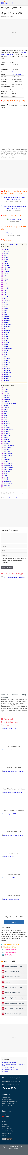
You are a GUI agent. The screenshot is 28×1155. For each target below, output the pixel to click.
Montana (6, 439)
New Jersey (7, 447)
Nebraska (7, 441)
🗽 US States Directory (9, 949)
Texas (5, 473)
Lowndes (6, 332)
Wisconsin (7, 485)
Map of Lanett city (14, 874)
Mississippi (7, 435)
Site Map (4, 1135)
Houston (6, 316)
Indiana (6, 415)
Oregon (6, 461)
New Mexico (7, 449)
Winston (6, 380)
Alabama (10, 54)
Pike (5, 356)
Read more (12, 712)
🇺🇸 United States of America (9, 947)
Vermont (6, 477)
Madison (6, 336)
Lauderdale (7, 324)
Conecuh (6, 283)
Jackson (6, 318)
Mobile (6, 344)
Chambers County (16, 74)
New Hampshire (9, 445)
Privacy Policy (5, 1126)
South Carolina (8, 467)
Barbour (6, 253)
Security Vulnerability (7, 1131)
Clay (5, 275)
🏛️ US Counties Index (9, 952)
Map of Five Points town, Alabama (14, 789)
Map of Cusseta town (14, 767)
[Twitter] (6, 1088)
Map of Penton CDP (14, 895)
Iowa (5, 417)
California (7, 395)
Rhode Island (8, 465)
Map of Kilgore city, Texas (12, 976)
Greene (6, 311)
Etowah (6, 303)
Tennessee (7, 471)
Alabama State (14, 244)
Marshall (6, 342)
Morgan (6, 350)
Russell (6, 360)
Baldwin (6, 251)
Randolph (7, 358)
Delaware (7, 401)
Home (2, 7)
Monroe (6, 346)
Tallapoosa (7, 370)
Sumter (6, 366)
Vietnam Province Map (8, 1103)
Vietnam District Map (7, 1105)
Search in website (6, 1133)
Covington (7, 287)
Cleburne (6, 277)
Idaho (5, 411)
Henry (5, 314)
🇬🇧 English (5, 1114)
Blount (6, 257)
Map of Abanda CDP (14, 746)
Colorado (6, 398)
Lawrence (7, 326)
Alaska (6, 390)
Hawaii (6, 409)
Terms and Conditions (7, 1128)
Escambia (7, 301)
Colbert (6, 281)
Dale (5, 293)
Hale (5, 312)
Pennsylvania (8, 463)
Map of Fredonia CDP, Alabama (14, 810)
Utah (5, 475)
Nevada (6, 443)
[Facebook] (3, 1088)
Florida (6, 405)
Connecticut (7, 399)
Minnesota (7, 433)
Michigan (6, 431)
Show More (12, 922)
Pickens (6, 354)
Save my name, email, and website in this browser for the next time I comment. (14, 560)
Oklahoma (7, 459)
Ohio (5, 457)
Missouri (6, 437)
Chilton (6, 269)
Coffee (6, 279)
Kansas (6, 419)
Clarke (6, 273)
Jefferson (7, 320)
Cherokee (7, 267)
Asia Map (8, 982)
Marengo (6, 338)
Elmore (6, 299)
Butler (5, 261)
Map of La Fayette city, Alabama (14, 853)
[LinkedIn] (11, 1088)
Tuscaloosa (7, 372)
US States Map (6, 1097)
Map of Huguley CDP (14, 831)
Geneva (6, 309)
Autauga (6, 249)
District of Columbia (10, 403)
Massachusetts (8, 429)
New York (7, 451)
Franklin (6, 307)
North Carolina (8, 453)
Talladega (7, 368)
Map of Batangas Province (12, 992)
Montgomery (8, 348)
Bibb (5, 255)
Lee (5, 328)
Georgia (6, 407)
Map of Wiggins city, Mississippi (14, 998)
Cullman (6, 291)
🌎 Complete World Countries (10, 944)
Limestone (7, 330)
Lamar (6, 322)
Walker (6, 374)
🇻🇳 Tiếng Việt (5, 1116)
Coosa (6, 285)
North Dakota (8, 455)
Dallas (5, 295)
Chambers (7, 265)
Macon (6, 334)
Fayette (6, 305)
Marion (6, 340)
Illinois (5, 413)
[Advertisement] (14, 33)
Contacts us (5, 1124)
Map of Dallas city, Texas (12, 971)
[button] (21, 2)
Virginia (6, 479)
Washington (7, 376)
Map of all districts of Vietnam (13, 966)
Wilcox (6, 378)
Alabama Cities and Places (8, 9)
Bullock (6, 259)
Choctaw (6, 271)
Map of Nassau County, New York (14, 1003)
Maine (5, 425)
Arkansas (6, 394)
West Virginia (8, 483)
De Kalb (6, 297)
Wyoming (7, 487)
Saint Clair (7, 362)
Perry (5, 352)
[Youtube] (9, 1088)
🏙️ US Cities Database (9, 955)
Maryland (7, 427)
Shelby (6, 364)
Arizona (6, 392)
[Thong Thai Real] (7, 2)
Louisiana (7, 423)
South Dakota (8, 469)
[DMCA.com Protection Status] (7, 1139)
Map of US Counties (7, 1099)
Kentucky (6, 421)
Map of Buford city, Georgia (13, 1013)
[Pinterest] (14, 1088)
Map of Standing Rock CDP (14, 917)
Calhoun (6, 263)
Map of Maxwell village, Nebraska (14, 1008)
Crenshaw (7, 289)
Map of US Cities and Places (13, 7)
